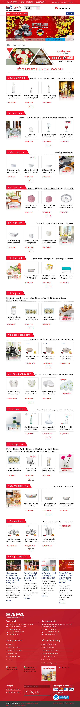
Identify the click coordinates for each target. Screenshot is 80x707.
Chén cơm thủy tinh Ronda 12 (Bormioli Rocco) (48, 171)
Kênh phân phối (12, 653)
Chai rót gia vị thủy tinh (65, 78)
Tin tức (63, 2)
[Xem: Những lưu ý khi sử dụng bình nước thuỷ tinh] (48, 565)
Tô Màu (60, 223)
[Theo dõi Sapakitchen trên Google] (32, 693)
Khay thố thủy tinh (18, 486)
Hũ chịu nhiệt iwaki (12, 298)
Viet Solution (70, 703)
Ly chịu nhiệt (52, 118)
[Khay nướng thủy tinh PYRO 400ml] (48, 496)
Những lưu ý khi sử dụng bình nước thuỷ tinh (48, 575)
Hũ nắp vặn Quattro (27, 298)
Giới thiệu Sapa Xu (48, 660)
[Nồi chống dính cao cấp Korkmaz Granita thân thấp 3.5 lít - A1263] (48, 348)
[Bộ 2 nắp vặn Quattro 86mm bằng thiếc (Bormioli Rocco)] (31, 309)
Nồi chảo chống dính (19, 334)
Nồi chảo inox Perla (66, 522)
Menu (70, 13)
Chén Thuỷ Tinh (16, 152)
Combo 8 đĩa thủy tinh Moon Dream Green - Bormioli (14, 393)
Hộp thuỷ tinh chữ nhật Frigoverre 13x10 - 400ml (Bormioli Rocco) (66, 277)
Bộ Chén (38, 374)
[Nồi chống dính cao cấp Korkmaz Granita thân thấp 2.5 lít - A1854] (66, 348)
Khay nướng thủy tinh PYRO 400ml (48, 505)
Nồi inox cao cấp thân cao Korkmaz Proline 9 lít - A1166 (31, 540)
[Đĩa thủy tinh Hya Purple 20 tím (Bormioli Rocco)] (31, 197)
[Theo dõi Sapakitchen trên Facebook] (26, 693)
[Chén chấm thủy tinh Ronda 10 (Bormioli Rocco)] (13, 162)
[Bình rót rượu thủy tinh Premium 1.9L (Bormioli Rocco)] (31, 419)
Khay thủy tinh (57, 486)
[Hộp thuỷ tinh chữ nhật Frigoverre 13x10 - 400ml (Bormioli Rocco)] (66, 268)
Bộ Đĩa (44, 374)
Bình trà (70, 410)
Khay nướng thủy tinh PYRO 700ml (31, 505)
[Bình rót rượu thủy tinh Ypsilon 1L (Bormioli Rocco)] (66, 419)
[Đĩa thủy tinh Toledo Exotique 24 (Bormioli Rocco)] (66, 197)
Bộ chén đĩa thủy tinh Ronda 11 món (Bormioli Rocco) (49, 393)
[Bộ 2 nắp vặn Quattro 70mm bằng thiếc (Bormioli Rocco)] (48, 309)
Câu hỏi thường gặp (48, 656)
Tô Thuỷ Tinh (15, 222)
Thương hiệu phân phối (14, 650)
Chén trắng (58, 153)
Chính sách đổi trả (48, 647)
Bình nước (62, 410)
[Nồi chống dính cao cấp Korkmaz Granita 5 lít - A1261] (31, 348)
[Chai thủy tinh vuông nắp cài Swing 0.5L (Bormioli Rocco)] (31, 87)
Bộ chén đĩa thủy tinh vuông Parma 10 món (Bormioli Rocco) (31, 393)
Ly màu (70, 118)
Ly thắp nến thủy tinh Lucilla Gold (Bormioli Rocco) (31, 469)
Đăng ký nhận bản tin (14, 692)
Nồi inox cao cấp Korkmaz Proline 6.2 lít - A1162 (49, 540)
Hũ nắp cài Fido (40, 298)
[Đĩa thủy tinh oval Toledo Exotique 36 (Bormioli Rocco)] (48, 197)
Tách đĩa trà (62, 118)
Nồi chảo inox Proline (50, 522)
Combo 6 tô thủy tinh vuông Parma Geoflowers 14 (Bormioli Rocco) (13, 242)
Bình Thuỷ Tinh (16, 409)
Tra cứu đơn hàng (64, 8)
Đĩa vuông (38, 188)
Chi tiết (9, 600)
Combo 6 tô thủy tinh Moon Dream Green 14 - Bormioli (31, 242)
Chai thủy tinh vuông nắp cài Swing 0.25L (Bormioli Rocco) (14, 97)
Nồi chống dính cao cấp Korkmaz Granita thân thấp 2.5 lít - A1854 (66, 357)
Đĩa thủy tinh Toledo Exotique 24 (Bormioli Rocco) (66, 206)
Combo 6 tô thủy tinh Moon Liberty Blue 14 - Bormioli (49, 242)
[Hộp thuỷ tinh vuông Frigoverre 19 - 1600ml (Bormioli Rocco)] (48, 268)
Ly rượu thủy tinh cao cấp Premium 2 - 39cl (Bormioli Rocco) (48, 136)
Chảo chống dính (67, 339)
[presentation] (29, 106)
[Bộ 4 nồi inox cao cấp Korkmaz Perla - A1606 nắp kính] (13, 531)
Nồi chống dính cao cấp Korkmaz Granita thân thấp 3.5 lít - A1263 (49, 357)
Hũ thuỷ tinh (14, 293)
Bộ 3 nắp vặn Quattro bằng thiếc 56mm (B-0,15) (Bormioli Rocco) (13, 318)
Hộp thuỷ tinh (15, 258)
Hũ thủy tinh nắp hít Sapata (56, 298)
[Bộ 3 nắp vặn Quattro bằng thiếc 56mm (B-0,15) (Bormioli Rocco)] (13, 309)
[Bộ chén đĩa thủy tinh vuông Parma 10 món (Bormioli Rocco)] (31, 383)
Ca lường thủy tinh (42, 451)
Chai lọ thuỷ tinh (17, 77)
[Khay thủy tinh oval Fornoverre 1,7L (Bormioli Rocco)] (66, 496)
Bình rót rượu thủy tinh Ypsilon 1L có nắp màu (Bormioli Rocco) (49, 428)
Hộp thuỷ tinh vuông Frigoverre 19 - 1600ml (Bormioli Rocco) (49, 277)
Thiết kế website (58, 703)
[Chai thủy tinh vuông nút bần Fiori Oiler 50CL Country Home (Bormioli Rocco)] (48, 87)
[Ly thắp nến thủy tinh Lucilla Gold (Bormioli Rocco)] (31, 460)
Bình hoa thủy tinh (12, 449)
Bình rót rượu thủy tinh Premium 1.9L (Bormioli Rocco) (31, 428)
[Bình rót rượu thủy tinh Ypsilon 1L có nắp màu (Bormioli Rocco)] (48, 419)
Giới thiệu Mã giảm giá (49, 663)
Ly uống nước (36, 118)
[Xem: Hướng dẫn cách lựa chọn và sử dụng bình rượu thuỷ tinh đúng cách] (13, 565)
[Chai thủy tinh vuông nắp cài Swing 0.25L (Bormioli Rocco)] (13, 87)
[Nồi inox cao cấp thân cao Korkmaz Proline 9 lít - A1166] (31, 531)
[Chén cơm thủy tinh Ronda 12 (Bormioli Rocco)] (48, 162)
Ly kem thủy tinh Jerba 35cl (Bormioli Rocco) (66, 136)
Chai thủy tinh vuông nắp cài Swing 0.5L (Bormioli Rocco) (31, 97)
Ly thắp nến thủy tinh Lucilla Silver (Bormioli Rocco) (49, 469)
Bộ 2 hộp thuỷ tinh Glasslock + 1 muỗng (31, 277)
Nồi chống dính (55, 339)
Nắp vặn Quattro (29, 451)
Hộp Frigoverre (48, 259)
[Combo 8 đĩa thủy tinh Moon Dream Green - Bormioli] (13, 383)
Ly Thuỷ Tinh (15, 113)
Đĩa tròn (31, 188)
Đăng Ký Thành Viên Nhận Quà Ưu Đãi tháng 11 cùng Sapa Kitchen (66, 578)
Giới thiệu (55, 2)
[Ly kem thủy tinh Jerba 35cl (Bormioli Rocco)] (66, 127)
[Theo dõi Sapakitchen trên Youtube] (37, 693)
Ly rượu (21, 118)
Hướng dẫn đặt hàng (49, 644)
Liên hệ (70, 2)
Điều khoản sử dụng (13, 647)
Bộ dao (52, 451)
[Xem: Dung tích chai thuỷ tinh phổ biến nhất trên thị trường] (31, 565)
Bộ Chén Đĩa (53, 374)
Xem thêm (66, 97)
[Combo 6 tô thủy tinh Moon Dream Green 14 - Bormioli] (31, 232)
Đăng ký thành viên (13, 689)
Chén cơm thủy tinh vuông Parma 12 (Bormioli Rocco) (31, 171)
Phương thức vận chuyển (50, 650)
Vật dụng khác (16, 444)
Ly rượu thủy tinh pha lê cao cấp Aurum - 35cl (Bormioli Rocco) (31, 136)
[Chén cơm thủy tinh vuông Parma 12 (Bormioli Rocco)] (31, 162)
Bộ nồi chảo (44, 339)
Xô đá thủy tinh (53, 449)
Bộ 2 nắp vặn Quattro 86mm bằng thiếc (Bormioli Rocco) (31, 318)
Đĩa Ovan (47, 188)
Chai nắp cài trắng (49, 78)
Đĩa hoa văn (68, 188)
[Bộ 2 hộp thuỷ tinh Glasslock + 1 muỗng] (31, 268)
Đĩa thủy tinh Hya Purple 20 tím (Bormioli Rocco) (31, 206)
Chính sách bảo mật (13, 656)
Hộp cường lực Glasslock (64, 259)
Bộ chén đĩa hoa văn (66, 374)
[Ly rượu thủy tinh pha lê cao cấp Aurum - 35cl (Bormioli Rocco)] (31, 127)
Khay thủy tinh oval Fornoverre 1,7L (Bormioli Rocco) (66, 505)
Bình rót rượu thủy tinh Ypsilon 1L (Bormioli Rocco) (66, 428)
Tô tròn (39, 223)
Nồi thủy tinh (34, 339)
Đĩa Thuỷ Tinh (15, 187)
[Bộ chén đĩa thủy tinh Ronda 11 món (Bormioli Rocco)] (48, 383)
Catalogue (10, 660)
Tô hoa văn (69, 223)
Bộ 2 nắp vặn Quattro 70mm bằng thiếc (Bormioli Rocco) (49, 318)
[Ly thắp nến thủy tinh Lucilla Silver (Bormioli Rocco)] (48, 460)
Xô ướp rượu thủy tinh (14, 451)
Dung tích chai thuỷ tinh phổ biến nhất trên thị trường (30, 576)
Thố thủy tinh (68, 486)
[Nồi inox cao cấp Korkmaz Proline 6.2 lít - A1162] (48, 531)
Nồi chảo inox (15, 521)
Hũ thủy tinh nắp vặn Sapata (16, 300)
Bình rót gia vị (52, 410)
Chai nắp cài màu (36, 78)
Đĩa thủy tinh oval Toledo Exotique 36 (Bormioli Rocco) (49, 206)
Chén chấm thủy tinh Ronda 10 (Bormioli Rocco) (14, 171)
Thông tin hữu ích (17, 556)
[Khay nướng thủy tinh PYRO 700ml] (31, 496)
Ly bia (28, 118)
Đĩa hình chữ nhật (57, 188)
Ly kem (44, 118)
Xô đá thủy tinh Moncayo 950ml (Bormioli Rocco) (14, 469)
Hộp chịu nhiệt (37, 259)
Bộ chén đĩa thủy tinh (19, 373)
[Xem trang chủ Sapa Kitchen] (13, 8)
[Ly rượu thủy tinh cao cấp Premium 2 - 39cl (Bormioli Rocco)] (48, 127)
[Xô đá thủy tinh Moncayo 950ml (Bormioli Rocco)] (13, 460)
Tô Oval (54, 223)
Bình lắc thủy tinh (26, 449)
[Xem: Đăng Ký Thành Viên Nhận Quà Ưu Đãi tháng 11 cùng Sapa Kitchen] (66, 565)
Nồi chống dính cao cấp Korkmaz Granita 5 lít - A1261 (31, 357)
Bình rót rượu (42, 410)
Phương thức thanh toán (50, 653)
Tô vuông (46, 223)
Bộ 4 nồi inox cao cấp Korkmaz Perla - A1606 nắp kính (13, 540)
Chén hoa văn (68, 153)
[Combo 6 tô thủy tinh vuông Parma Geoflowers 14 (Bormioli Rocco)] (13, 232)
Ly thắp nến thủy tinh (40, 449)
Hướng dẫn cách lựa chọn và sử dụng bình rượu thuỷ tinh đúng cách (13, 578)
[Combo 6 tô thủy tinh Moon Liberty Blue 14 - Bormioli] (48, 232)
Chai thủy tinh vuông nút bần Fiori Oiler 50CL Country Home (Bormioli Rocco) (49, 97)
